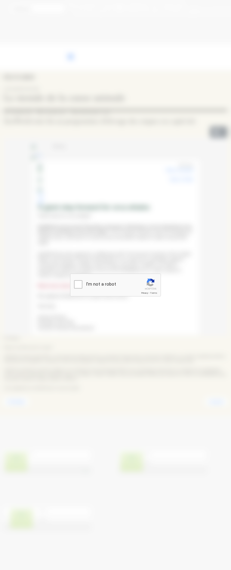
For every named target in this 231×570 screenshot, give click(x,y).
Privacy (144, 293)
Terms (153, 293)
